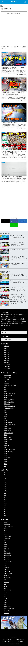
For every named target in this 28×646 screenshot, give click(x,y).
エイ (5, 540)
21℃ (5, 499)
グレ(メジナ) (7, 553)
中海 (5, 387)
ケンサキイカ (7, 555)
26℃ (5, 509)
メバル (5, 604)
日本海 (5, 441)
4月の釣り (6, 352)
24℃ (5, 505)
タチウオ (6, 575)
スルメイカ (7, 571)
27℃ (5, 511)
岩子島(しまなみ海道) (9, 424)
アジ (5, 528)
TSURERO (14, 1)
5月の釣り (6, 354)
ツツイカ (6, 582)
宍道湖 (5, 414)
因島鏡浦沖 (7, 404)
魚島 (5, 466)
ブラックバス (7, 590)
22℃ (5, 501)
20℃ (5, 497)
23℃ (5, 503)
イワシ (5, 534)
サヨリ (5, 565)
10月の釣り (7, 364)
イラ (5, 532)
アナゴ (5, 530)
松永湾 (5, 443)
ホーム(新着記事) (7, 639)
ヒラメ (5, 586)
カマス (5, 546)
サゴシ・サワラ (8, 561)
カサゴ (5, 544)
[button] (25, 358)
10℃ (5, 476)
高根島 (5, 464)
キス (5, 551)
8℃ (5, 472)
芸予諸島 (6, 462)
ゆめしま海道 (7, 377)
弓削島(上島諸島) (8, 433)
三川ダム (6, 381)
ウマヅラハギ (7, 536)
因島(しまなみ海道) (9, 402)
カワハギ (6, 548)
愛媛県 (5, 435)
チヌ (5, 580)
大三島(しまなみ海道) (9, 406)
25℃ (5, 507)
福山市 (5, 455)
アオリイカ (7, 524)
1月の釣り (6, 346)
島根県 (5, 426)
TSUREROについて (6, 325)
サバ (5, 563)
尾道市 (5, 416)
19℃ (5, 495)
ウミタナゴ (7, 538)
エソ (5, 542)
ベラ (5, 594)
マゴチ (5, 598)
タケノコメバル (8, 573)
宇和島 (5, 412)
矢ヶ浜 (5, 453)
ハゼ (5, 584)
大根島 (5, 410)
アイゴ (5, 522)
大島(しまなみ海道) (9, 408)
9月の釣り (6, 362)
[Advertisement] (14, 30)
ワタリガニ (7, 611)
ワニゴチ (6, 613)
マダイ (5, 600)
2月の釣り (6, 348)
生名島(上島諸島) (8, 451)
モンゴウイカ (7, 606)
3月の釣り (6, 350)
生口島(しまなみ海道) (9, 449)
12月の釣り (7, 368)
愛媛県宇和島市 (8, 439)
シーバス (6, 569)
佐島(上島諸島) (8, 395)
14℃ (5, 484)
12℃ (5, 480)
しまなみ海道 (7, 375)
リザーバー (7, 379)
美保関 (5, 459)
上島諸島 (6, 383)
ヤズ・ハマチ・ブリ (9, 608)
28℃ (5, 513)
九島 (5, 389)
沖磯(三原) (6, 445)
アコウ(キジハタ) (8, 526)
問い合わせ (20, 641)
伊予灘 (5, 391)
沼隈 (5, 447)
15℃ (5, 486)
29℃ (5, 515)
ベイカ (5, 592)
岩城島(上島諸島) (8, 422)
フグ (5, 588)
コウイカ (6, 557)
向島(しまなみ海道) (9, 399)
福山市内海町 (7, 457)
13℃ (5, 482)
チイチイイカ (7, 577)
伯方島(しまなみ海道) (9, 393)
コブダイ (6, 559)
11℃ (5, 478)
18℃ (5, 493)
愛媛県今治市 (7, 437)
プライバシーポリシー (7, 641)
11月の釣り (7, 366)
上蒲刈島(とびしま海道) (10, 385)
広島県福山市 (7, 431)
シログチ (6, 567)
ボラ (5, 596)
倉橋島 (5, 397)
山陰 (5, 418)
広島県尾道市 (7, 428)
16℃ (5, 488)
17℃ (5, 491)
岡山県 (5, 420)
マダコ (5, 602)
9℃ (5, 474)
